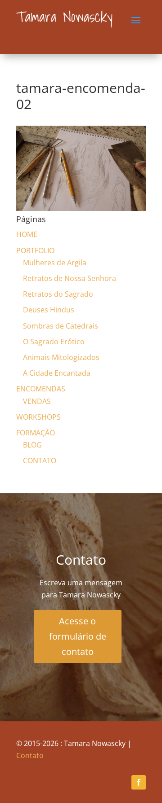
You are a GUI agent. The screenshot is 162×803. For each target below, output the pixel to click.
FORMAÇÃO (35, 433)
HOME (26, 234)
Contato (30, 755)
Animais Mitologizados (61, 357)
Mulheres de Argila (54, 263)
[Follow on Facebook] (138, 782)
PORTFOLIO (35, 250)
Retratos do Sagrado (58, 294)
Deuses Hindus (48, 310)
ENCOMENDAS (40, 389)
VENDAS (37, 401)
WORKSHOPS (38, 417)
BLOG (32, 445)
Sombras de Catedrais (60, 326)
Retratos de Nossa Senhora (69, 278)
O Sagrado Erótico (54, 342)
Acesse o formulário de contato (77, 636)
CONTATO (39, 460)
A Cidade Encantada (56, 373)
